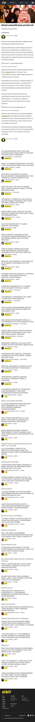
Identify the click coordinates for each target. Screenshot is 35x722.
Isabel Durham (9, 167)
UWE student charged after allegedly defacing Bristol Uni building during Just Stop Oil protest (16, 237)
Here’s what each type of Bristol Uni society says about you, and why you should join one (16, 332)
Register (13, 705)
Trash (22, 470)
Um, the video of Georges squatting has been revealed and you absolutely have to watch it (17, 534)
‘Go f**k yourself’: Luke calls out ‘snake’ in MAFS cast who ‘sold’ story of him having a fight (16, 662)
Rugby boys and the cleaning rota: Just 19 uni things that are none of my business (16, 578)
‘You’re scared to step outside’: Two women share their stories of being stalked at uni (17, 493)
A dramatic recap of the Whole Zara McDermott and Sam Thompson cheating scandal (15, 391)
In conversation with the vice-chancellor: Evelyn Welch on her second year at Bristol (17, 153)
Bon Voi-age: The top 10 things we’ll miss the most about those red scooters (16, 188)
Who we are (24, 697)
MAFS (16, 437)
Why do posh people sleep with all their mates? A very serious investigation (17, 608)
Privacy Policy (14, 699)
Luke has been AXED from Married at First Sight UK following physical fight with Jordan (17, 675)
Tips (26, 2)
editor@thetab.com (22, 715)
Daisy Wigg (7, 228)
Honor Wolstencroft (11, 323)
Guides (16, 35)
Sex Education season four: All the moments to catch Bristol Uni (17, 321)
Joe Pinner (8, 254)
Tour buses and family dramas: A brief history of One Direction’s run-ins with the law (16, 466)
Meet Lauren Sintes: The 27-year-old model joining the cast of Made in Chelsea (16, 565)
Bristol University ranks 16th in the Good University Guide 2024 (16, 367)
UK (6, 396)
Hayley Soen (8, 437)
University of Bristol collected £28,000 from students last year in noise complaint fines (16, 201)
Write (21, 2)
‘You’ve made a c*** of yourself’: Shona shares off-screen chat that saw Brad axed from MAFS (16, 635)
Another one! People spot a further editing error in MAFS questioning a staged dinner (15, 506)
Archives (13, 700)
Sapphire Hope (9, 204)
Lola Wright (8, 156)
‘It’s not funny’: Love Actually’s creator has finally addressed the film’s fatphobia (16, 520)
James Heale (9, 35)
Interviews (17, 156)
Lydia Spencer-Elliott (11, 411)
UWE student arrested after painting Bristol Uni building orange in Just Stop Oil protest (16, 250)
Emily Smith (8, 423)
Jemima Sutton (9, 217)
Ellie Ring (7, 538)
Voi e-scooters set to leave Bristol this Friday (14, 225)
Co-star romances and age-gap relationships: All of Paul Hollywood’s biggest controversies (15, 406)
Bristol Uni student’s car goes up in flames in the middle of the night (17, 263)
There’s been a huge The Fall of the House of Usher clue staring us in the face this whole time (16, 479)
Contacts (24, 699)
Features (16, 192)
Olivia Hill (7, 192)
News (17, 180)
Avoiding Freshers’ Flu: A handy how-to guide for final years (16, 287)
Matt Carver (8, 290)
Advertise (13, 697)
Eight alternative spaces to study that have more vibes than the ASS (17, 164)
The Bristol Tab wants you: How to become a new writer (16, 298)
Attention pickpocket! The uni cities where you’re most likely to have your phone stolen (17, 549)
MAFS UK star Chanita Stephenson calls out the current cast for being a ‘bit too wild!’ (17, 650)
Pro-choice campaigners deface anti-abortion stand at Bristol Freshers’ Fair (16, 309)
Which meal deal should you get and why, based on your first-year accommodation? (17, 213)
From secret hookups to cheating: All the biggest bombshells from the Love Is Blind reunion (14, 593)
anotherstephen (10, 395)
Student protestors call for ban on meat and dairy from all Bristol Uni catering (17, 275)
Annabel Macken (10, 336)
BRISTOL (8, 158)
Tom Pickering (9, 180)
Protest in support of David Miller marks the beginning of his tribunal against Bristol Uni (17, 176)
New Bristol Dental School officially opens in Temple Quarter (14, 378)
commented (5, 116)
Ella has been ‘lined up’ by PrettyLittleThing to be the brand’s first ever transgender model (16, 451)
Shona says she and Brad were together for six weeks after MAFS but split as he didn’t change (17, 623)
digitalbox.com (7, 715)
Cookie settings (25, 700)
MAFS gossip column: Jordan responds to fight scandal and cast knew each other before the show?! (17, 433)
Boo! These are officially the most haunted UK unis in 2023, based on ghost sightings (15, 419)
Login (12, 706)
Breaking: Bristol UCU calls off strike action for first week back (17, 344)
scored (8, 72)
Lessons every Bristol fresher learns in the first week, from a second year (16, 355)
